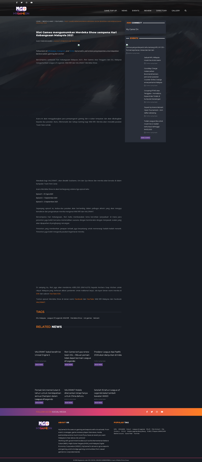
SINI (38, 293)
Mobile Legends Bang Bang (136, 431)
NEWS (124, 11)
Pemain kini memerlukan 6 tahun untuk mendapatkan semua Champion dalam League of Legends (48, 393)
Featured (59, 21)
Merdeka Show (76, 318)
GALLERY (176, 11)
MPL (115, 429)
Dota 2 (128, 429)
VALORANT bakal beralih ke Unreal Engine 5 (48, 353)
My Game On (132, 29)
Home (38, 21)
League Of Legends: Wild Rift (58, 318)
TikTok (71, 51)
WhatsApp (52, 51)
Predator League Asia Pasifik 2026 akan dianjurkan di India (108, 353)
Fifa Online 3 (156, 429)
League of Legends (138, 429)
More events (145, 138)
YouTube (90, 299)
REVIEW (147, 11)
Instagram (61, 51)
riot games (88, 318)
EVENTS (135, 11)
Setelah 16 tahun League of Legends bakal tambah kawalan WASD (107, 393)
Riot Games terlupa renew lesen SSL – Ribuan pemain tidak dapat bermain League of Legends (77, 355)
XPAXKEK (121, 429)
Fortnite (136, 433)
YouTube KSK (55, 293)
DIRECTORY (161, 11)
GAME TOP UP (110, 11)
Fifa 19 (148, 429)
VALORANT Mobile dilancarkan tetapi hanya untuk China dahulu (76, 393)
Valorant (96, 318)
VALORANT (40, 302)
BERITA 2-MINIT (48, 21)
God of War (129, 433)
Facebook (78, 299)
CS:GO (123, 431)
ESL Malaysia (41, 318)
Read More (39, 364)
